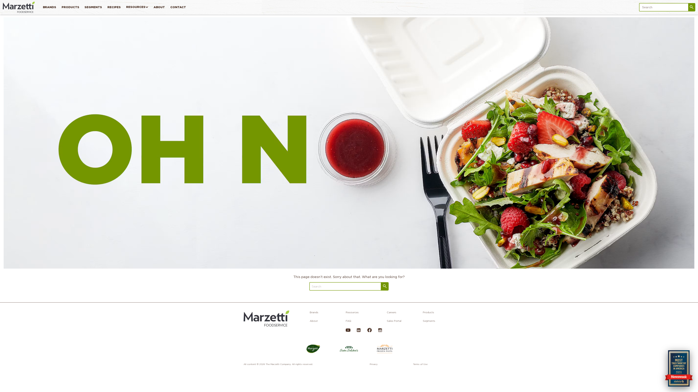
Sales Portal (394, 320)
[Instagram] (380, 331)
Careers (391, 312)
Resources (135, 7)
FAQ (348, 320)
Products (70, 7)
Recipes (114, 7)
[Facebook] (369, 331)
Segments (93, 7)
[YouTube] (348, 331)
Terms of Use (420, 364)
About (159, 7)
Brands (49, 7)
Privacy (374, 364)
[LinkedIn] (358, 331)
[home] (19, 7)
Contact (178, 7)
